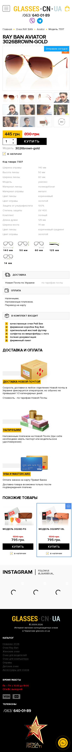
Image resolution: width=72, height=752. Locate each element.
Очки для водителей (15, 655)
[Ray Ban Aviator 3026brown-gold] (36, 68)
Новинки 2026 (11, 644)
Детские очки (11, 666)
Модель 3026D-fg (14, 529)
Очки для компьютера (15, 658)
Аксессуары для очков (16, 669)
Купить (32, 141)
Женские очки (11, 651)
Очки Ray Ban (11, 647)
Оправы (7, 662)
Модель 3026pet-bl (51, 529)
